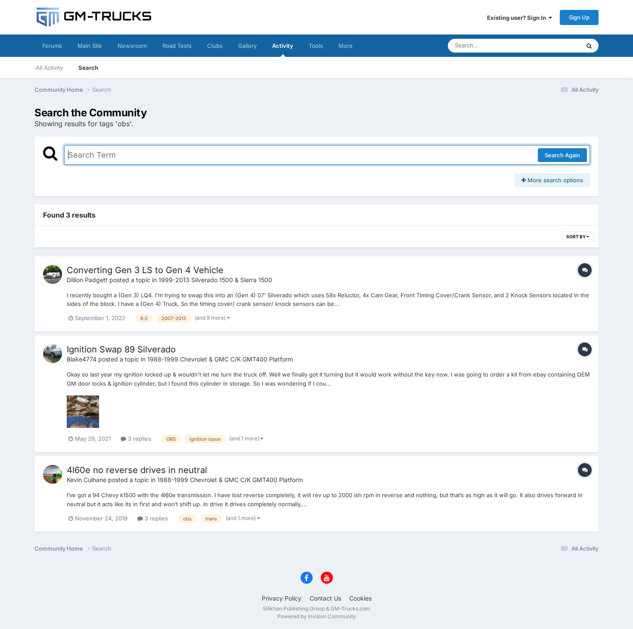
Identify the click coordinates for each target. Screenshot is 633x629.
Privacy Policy (281, 598)
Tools (316, 45)
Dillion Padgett (87, 279)
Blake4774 (81, 359)
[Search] (589, 46)
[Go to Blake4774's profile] (52, 353)
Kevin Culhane (86, 479)
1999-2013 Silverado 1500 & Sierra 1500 (215, 279)
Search (88, 67)
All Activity (49, 67)
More (345, 45)
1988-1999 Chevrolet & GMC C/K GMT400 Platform (220, 359)
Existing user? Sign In (518, 17)
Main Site (90, 45)
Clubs (215, 45)
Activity (282, 45)
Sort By (576, 236)
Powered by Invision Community (316, 616)
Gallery (247, 45)
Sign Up (579, 17)
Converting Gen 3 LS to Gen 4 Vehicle (145, 270)
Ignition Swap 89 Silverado (121, 349)
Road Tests (177, 45)
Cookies (360, 598)
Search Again (562, 155)
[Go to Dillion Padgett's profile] (52, 274)
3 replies (138, 438)
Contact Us (325, 598)
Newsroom (132, 45)
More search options (554, 180)
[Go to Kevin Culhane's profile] (52, 474)
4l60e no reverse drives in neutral (137, 470)
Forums (52, 45)
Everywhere (553, 45)
